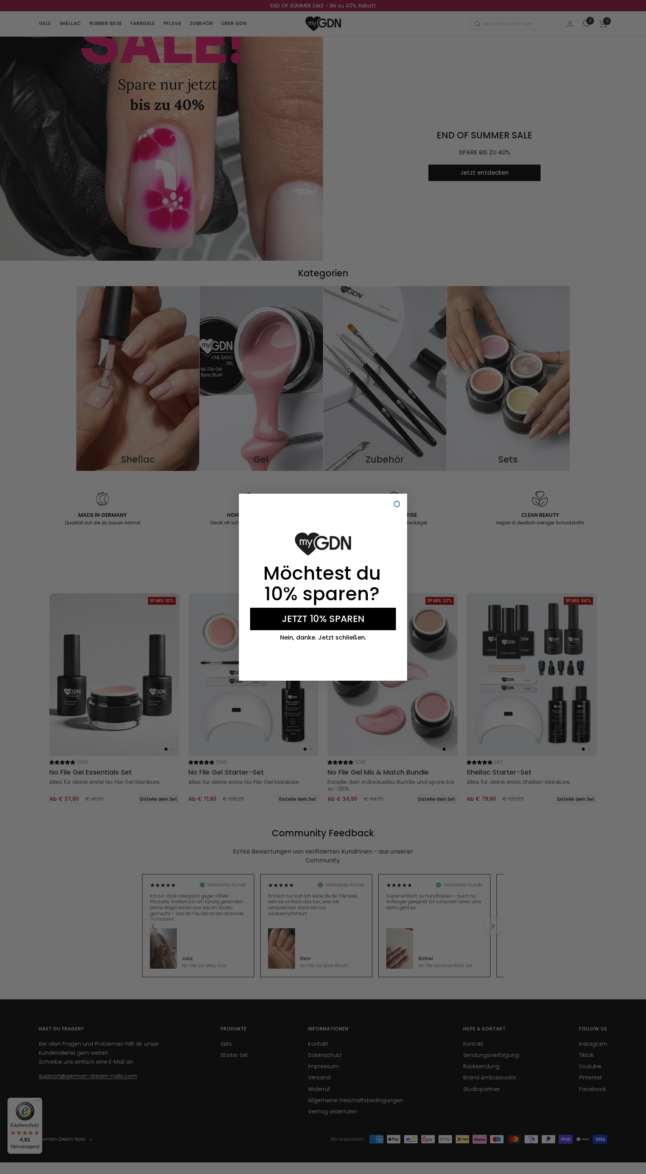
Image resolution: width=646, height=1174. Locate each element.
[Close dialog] (397, 504)
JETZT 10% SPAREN (323, 618)
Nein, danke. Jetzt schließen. (323, 637)
